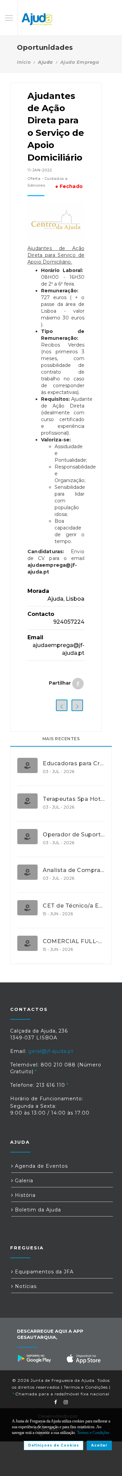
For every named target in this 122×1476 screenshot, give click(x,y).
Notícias (25, 1286)
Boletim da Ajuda (37, 1210)
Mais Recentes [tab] (61, 738)
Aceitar (99, 1445)
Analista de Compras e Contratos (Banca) (74, 870)
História (24, 1195)
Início (23, 62)
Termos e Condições (86, 1387)
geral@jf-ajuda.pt (51, 1051)
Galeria (23, 1181)
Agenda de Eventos (40, 1166)
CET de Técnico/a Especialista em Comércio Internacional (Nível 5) (74, 906)
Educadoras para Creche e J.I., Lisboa (74, 763)
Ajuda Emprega (79, 62)
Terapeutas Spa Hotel (74, 799)
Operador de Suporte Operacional (74, 834)
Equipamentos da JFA (43, 1272)
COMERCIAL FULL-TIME (74, 941)
